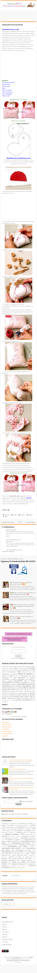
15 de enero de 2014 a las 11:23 (14, 550)
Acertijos (11, 666)
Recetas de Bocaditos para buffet (12, 695)
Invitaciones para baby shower (17, 769)
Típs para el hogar (8, 939)
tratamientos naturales (28, 698)
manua (20, 676)
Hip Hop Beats (26, 960)
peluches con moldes (17, 693)
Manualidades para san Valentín (12, 25)
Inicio (19, 522)
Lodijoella (4, 736)
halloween (15, 674)
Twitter (14, 515)
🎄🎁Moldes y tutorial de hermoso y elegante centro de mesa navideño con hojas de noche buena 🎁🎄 (22, 606)
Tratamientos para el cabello (8, 700)
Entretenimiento (12, 672)
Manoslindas (5, 722)
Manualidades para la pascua (10, 684)
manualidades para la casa (27, 682)
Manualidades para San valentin (12, 852)
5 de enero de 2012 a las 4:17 (13, 540)
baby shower (18, 666)
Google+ (22, 515)
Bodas (28, 666)
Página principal (7, 944)
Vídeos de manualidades (23, 700)
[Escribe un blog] (5, 510)
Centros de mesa (7, 668)
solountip (13, 31)
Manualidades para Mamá (26, 684)
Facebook (7, 515)
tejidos (27, 696)
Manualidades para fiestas (11, 683)
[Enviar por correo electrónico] (3, 510)
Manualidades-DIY (8, 922)
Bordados (32, 666)
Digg (5, 516)
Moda (4, 691)
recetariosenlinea (6, 731)
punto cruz (26, 693)
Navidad (5, 937)
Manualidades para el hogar (24, 681)
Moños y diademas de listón (27, 691)
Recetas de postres (28, 695)
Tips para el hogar (15, 698)
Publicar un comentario (8, 551)
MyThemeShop (16, 959)
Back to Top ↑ (18, 962)
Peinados (8, 693)
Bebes (24, 666)
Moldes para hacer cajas (13, 691)
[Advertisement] (14, 16)
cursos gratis (23, 668)
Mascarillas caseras (31, 689)
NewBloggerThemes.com (14, 960)
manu (16, 676)
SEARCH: (5, 875)
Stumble (30, 515)
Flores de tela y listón (28, 672)
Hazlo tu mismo (25, 673)
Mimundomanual (6, 727)
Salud (22, 696)
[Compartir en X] (6, 510)
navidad (4, 693)
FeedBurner (22, 658)
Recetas (32, 693)
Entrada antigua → (31, 522)
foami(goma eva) (7, 674)
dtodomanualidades (7, 733)
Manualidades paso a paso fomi (17, 689)
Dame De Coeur (10, 530)
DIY (33, 670)
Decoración (31, 668)
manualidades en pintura (9, 679)
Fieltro (19, 672)
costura (16, 668)
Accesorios (5, 666)
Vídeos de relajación (20, 867)
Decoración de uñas (7, 670)
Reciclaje (16, 696)
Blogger (24, 716)
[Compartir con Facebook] (8, 510)
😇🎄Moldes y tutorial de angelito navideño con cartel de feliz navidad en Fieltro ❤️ (23, 593)
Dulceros (4, 672)
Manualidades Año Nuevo (28, 676)
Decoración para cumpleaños (20, 670)
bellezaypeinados (7, 724)
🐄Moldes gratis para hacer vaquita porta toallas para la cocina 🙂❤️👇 (21, 583)
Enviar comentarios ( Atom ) (15, 559)
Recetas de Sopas (7, 696)
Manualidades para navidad (12, 686)
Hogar (4, 924)
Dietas (31, 670)
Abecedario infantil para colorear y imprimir (21, 760)
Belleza (5, 929)
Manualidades (6, 729)
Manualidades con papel (10, 677)
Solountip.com (18, 957)
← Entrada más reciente (7, 522)
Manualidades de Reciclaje (26, 677)
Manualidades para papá (13, 688)
